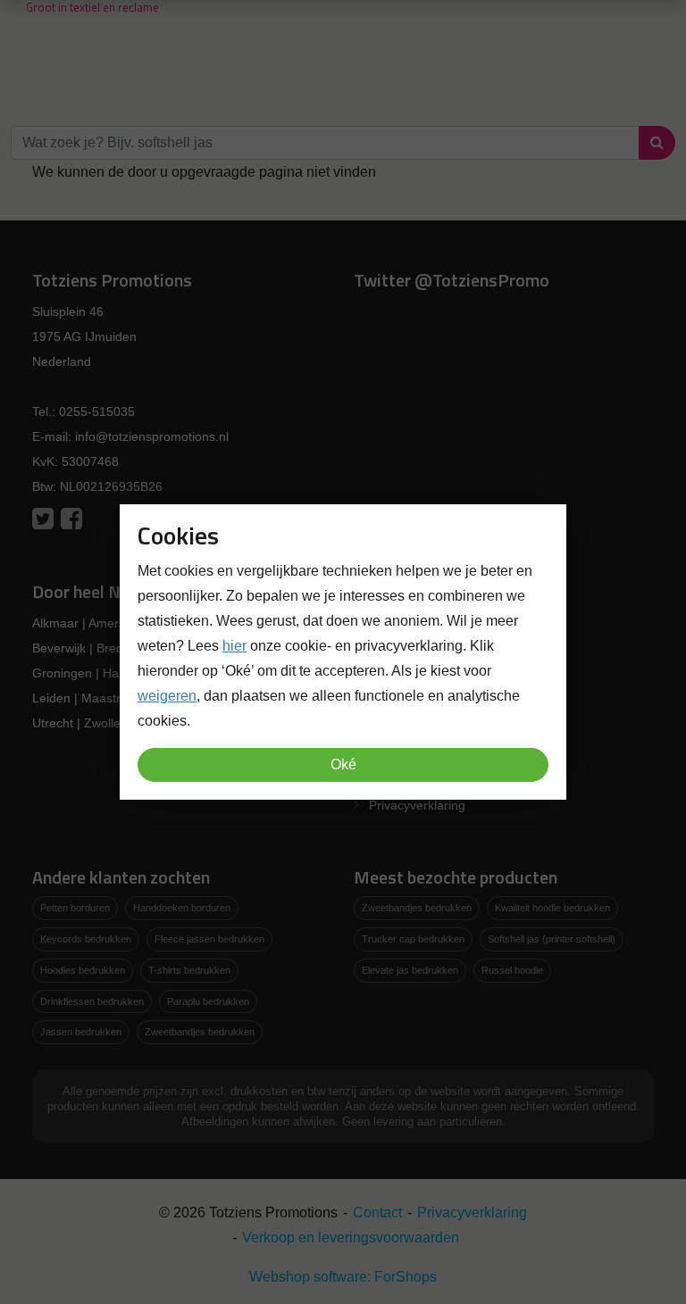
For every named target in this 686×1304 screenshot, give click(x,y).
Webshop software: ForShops (343, 1276)
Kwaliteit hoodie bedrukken (552, 907)
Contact (377, 1212)
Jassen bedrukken (80, 1031)
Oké (343, 764)
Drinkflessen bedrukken (92, 1001)
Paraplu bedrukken (208, 1001)
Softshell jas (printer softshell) (551, 939)
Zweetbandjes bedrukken (200, 1031)
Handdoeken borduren (181, 907)
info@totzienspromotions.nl (152, 436)
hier (234, 645)
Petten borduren (75, 907)
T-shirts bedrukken (189, 970)
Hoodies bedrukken (82, 970)
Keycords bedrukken (85, 939)
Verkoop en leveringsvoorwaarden (350, 1237)
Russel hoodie (512, 970)
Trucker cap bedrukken (413, 939)
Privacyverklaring (417, 805)
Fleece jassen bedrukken (209, 939)
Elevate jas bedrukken (410, 970)
